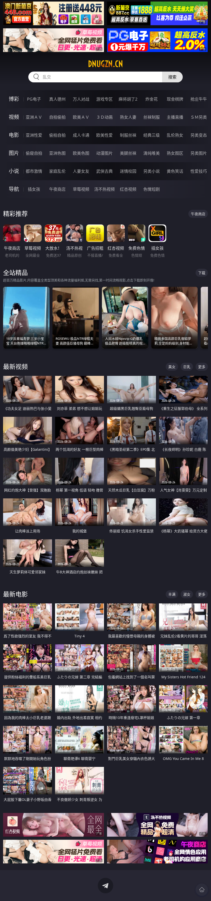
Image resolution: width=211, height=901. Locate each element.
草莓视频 (81, 189)
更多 (201, 366)
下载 (201, 272)
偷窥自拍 (34, 153)
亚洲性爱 (34, 135)
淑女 (186, 594)
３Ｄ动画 (104, 117)
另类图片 (198, 153)
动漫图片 (104, 153)
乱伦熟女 (175, 135)
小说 (14, 171)
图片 (14, 153)
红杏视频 (128, 189)
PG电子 (34, 99)
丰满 (171, 594)
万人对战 (81, 99)
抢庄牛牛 (198, 99)
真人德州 (57, 99)
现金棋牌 (175, 99)
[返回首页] (202, 889)
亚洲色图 (57, 153)
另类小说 (151, 171)
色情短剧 (151, 189)
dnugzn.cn (105, 64)
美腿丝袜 (128, 153)
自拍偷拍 (57, 117)
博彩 (14, 99)
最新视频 (15, 366)
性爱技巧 (198, 171)
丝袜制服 (151, 117)
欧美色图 (81, 153)
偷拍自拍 (57, 135)
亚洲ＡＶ (34, 117)
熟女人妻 (128, 117)
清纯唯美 (151, 153)
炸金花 (151, 99)
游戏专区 (104, 99)
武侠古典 (104, 171)
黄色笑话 (175, 171)
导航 (14, 189)
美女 (171, 366)
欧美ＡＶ (81, 117)
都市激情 (34, 171)
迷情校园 (128, 171)
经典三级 (151, 135)
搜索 (172, 77)
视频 (14, 117)
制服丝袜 (128, 135)
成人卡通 (81, 135)
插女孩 (34, 189)
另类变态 (198, 135)
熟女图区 (175, 153)
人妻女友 (81, 171)
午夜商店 (57, 189)
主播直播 (175, 117)
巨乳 (186, 366)
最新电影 (15, 594)
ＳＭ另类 (198, 117)
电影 (14, 135)
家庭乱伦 (57, 171)
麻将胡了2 (128, 99)
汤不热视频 (104, 189)
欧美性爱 (104, 135)
